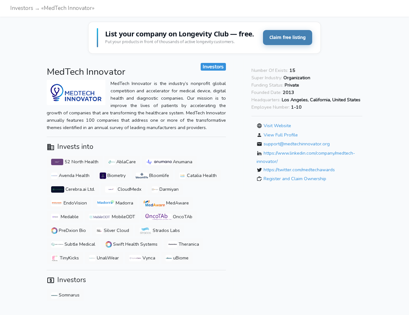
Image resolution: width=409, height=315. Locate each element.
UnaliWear (107, 258)
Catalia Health (201, 175)
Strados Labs (165, 230)
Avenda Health (73, 175)
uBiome (180, 258)
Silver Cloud (116, 230)
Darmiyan (168, 189)
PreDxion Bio (72, 230)
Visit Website (277, 125)
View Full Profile (281, 134)
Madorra (123, 203)
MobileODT (123, 216)
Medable (69, 216)
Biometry (116, 175)
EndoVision (74, 203)
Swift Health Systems (135, 244)
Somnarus (69, 295)
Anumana (182, 161)
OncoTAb (182, 216)
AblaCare (125, 161)
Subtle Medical (79, 244)
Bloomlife (158, 175)
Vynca (148, 258)
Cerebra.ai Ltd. (79, 189)
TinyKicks (68, 258)
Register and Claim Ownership (295, 178)
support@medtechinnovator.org (297, 144)
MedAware (177, 203)
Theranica (188, 244)
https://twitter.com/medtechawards (299, 169)
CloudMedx (129, 189)
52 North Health (80, 161)
